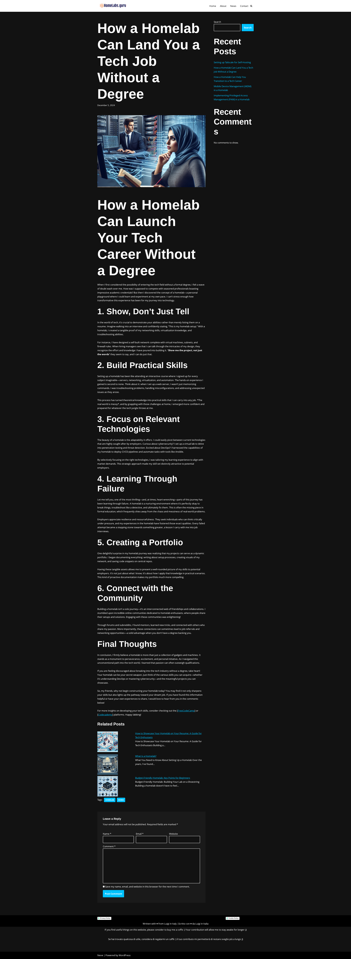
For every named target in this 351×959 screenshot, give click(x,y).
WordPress (125, 955)
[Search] (251, 6)
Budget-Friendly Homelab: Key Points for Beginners (162, 777)
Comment (109, 846)
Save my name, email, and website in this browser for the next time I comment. (147, 886)
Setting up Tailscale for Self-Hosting (232, 62)
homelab (109, 800)
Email (139, 833)
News (233, 6)
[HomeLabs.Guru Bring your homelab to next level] (111, 5)
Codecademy (105, 714)
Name (107, 833)
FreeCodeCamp (186, 710)
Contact (244, 6)
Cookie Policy (233, 918)
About (223, 6)
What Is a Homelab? (145, 756)
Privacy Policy (105, 918)
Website (173, 833)
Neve (100, 955)
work (121, 800)
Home (212, 6)
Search (217, 21)
